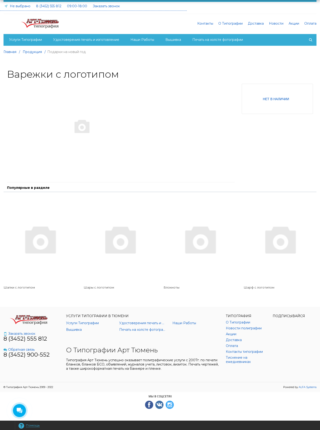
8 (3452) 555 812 (48, 6)
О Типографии (230, 23)
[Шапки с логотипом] (40, 239)
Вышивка (173, 40)
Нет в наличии (276, 98)
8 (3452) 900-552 (27, 354)
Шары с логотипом (99, 287)
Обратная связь (21, 349)
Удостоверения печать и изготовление (86, 40)
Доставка (256, 23)
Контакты (205, 23)
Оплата (310, 23)
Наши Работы (142, 40)
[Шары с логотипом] (120, 239)
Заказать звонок (106, 6)
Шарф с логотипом (259, 287)
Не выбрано (19, 6)
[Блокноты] (200, 239)
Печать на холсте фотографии (217, 40)
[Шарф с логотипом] (280, 239)
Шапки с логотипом (19, 287)
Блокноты (171, 287)
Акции (294, 23)
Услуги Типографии (25, 40)
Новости (276, 23)
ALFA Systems (307, 387)
